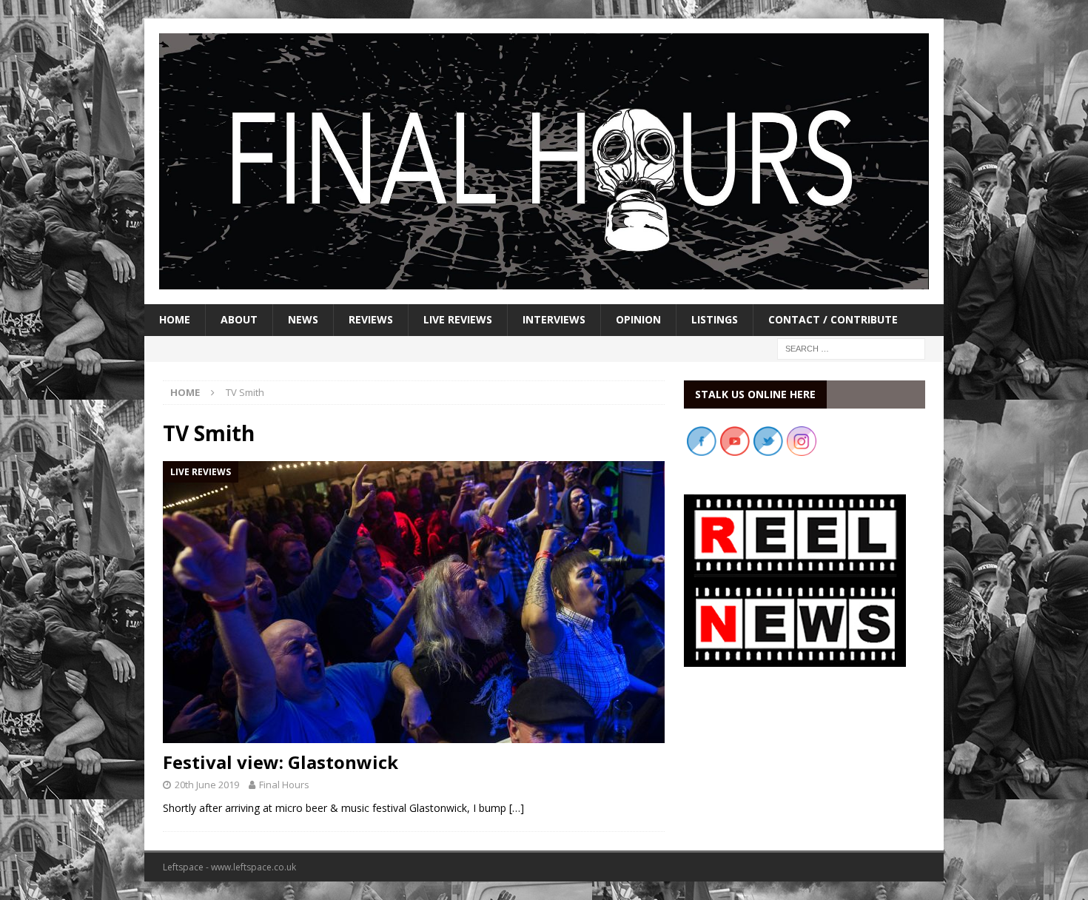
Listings (714, 319)
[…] (516, 808)
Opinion (638, 319)
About (239, 319)
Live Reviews (457, 319)
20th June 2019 (207, 784)
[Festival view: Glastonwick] (414, 602)
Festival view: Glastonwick (280, 762)
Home (174, 319)
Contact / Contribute (833, 319)
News (303, 319)
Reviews (371, 319)
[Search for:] (851, 347)
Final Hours (284, 784)
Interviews (554, 319)
